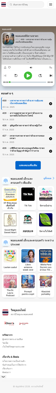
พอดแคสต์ (6, 29)
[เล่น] (28, 76)
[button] (31, 67)
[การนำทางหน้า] (51, 4)
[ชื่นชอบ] (9, 67)
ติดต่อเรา (6, 372)
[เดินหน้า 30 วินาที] (40, 75)
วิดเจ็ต (5, 343)
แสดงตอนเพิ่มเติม (28, 165)
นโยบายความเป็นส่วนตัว (13, 361)
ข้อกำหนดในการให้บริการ (14, 365)
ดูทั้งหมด (47, 178)
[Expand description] (28, 62)
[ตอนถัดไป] (50, 75)
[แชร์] (5, 67)
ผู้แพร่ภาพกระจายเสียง (12, 339)
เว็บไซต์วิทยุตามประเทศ (13, 346)
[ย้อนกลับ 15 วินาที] (15, 75)
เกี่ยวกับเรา (7, 368)
